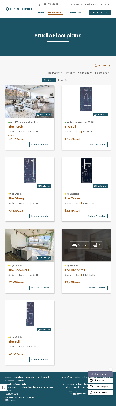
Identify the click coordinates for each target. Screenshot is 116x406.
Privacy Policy (81, 377)
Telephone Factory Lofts (16, 384)
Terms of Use (66, 377)
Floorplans (18, 377)
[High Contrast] (3, 387)
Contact (106, 4)
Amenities (30, 377)
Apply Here (42, 377)
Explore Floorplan (40, 144)
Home (8, 377)
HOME (40, 12)
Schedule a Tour (99, 12)
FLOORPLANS (55, 12)
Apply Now (76, 4)
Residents (90, 4)
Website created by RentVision (78, 387)
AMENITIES (75, 12)
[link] (29, 101)
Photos (43, 114)
